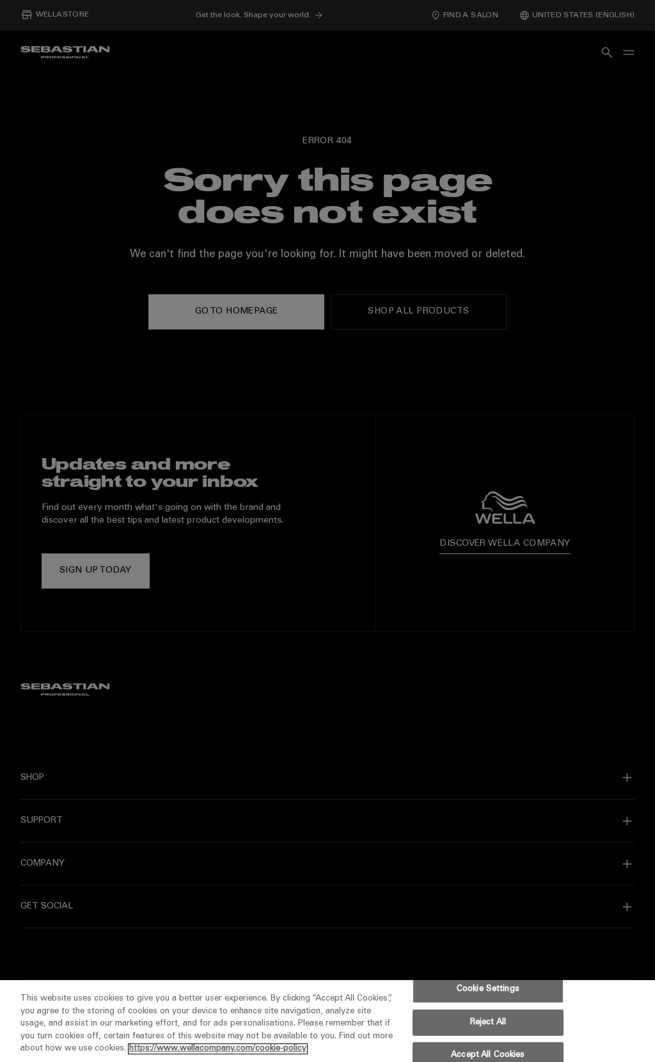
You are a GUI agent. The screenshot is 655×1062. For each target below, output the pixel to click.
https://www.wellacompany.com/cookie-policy (217, 1049)
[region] (327, 1021)
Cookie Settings (488, 989)
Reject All (488, 1022)
